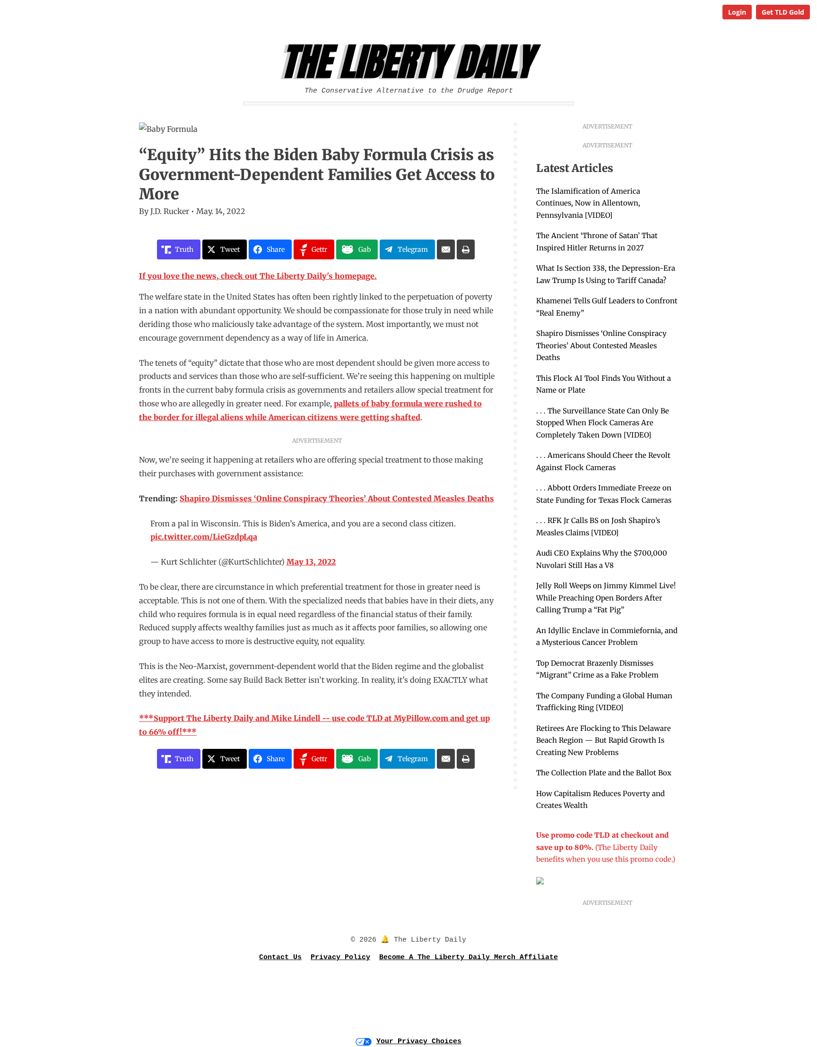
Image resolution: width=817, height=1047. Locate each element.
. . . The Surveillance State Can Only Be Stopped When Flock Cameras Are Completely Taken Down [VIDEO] (602, 422)
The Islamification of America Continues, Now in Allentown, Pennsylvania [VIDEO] (588, 203)
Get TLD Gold (783, 12)
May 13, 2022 (311, 561)
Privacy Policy (340, 957)
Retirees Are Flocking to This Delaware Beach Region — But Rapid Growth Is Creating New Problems (603, 740)
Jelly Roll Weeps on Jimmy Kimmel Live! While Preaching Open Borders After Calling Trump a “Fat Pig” (606, 597)
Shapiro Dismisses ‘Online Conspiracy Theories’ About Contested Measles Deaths (601, 345)
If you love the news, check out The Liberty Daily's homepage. (258, 276)
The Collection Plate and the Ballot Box (603, 772)
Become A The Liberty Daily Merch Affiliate (468, 957)
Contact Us (280, 957)
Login (737, 12)
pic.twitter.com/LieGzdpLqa (203, 536)
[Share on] (446, 249)
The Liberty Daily (411, 62)
